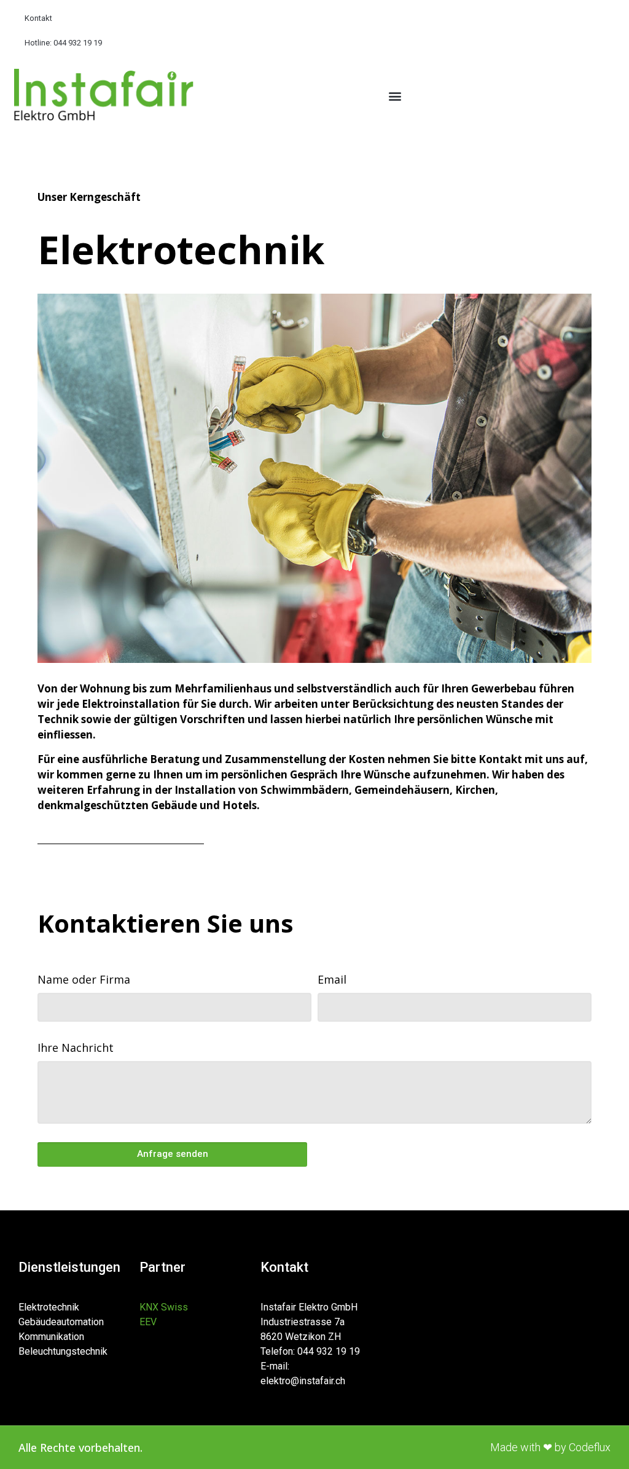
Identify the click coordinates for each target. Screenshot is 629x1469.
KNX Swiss (163, 1307)
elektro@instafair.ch (302, 1381)
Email (332, 979)
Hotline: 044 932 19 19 (63, 42)
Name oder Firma (83, 979)
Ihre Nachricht (75, 1047)
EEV (148, 1322)
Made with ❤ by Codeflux (550, 1447)
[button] (395, 96)
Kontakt (38, 18)
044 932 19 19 (328, 1351)
